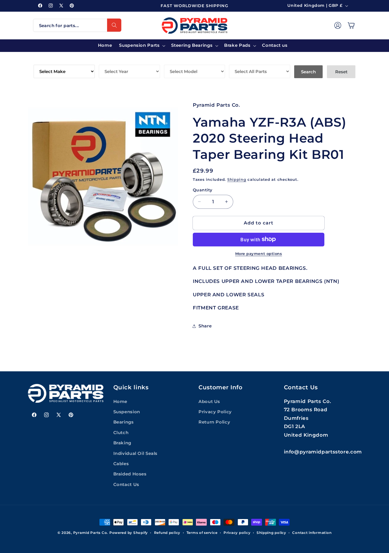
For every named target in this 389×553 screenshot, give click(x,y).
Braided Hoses (130, 474)
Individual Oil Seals (135, 453)
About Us (209, 401)
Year (105, 60)
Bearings (123, 422)
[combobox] (77, 25)
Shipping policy (271, 533)
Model (172, 60)
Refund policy (167, 533)
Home (120, 401)
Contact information (311, 533)
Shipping (236, 179)
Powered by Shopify (128, 533)
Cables (121, 463)
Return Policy (214, 422)
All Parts (241, 60)
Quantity (202, 190)
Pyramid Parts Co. (90, 533)
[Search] (114, 25)
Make (41, 60)
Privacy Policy (215, 411)
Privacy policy (237, 533)
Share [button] (205, 325)
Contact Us (126, 484)
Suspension (126, 411)
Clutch (121, 432)
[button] (351, 25)
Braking (122, 442)
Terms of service (202, 533)
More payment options (258, 253)
